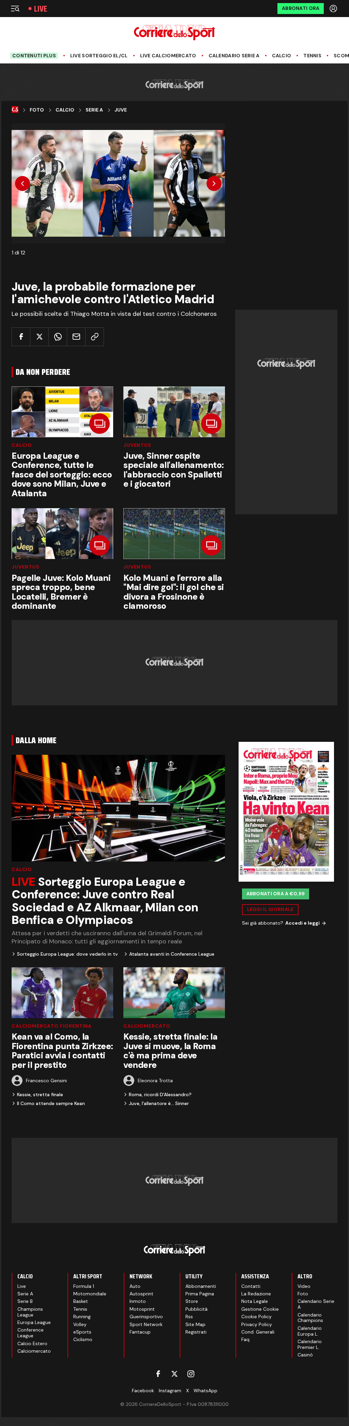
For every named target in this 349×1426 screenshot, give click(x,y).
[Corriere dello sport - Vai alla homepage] (174, 32)
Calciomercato (146, 1026)
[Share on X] (39, 337)
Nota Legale (254, 1301)
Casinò (305, 1355)
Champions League (30, 1312)
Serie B (25, 1301)
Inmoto (138, 1301)
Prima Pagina (199, 1294)
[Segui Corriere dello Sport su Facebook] (158, 1374)
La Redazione (256, 1294)
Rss (189, 1316)
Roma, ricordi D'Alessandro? (160, 1094)
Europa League (34, 1322)
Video (304, 1286)
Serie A (94, 110)
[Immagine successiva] (214, 183)
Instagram (170, 1390)
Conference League (30, 1333)
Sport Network (146, 1324)
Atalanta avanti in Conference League (171, 954)
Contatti (250, 1286)
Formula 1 (83, 1286)
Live (40, 8)
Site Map (195, 1324)
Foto (37, 110)
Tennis (312, 56)
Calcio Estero (32, 1343)
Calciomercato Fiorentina (52, 1026)
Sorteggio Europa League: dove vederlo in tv (67, 954)
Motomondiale (89, 1294)
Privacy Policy (256, 1324)
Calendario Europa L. (310, 1331)
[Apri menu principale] (15, 8)
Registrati (196, 1332)
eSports (82, 1332)
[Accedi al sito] (334, 8)
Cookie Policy (256, 1316)
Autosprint (141, 1294)
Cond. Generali (257, 1332)
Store (191, 1301)
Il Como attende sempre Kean (51, 1103)
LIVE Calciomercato (168, 56)
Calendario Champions (310, 1318)
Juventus (137, 445)
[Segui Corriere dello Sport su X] (174, 1374)
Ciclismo (82, 1339)
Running (82, 1316)
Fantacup (140, 1332)
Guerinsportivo (146, 1316)
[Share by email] (76, 337)
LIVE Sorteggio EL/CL (99, 56)
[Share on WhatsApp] (58, 337)
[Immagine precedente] (22, 183)
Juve (121, 110)
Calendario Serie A (234, 56)
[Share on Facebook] (21, 337)
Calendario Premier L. (310, 1344)
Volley (80, 1324)
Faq (245, 1339)
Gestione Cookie (260, 1309)
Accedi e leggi (302, 923)
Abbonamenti (200, 1286)
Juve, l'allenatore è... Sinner (159, 1103)
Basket (80, 1301)
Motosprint (142, 1309)
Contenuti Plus (34, 56)
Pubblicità (196, 1309)
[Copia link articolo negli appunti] (95, 337)
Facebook (143, 1390)
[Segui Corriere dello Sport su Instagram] (191, 1374)
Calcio (281, 56)
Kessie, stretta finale (40, 1094)
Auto (135, 1286)
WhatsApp (205, 1390)
